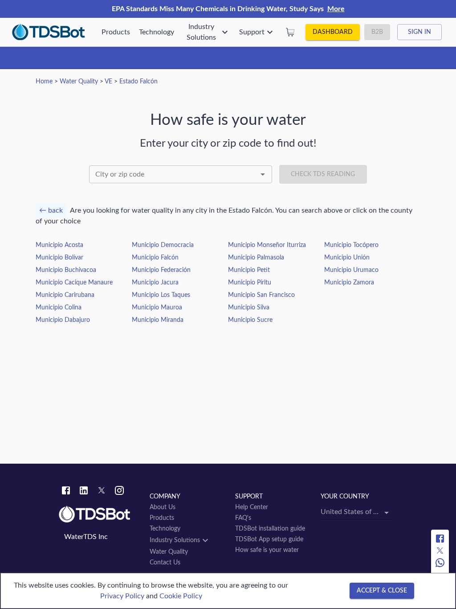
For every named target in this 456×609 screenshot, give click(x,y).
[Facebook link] (66, 491)
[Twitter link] (101, 491)
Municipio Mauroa (157, 307)
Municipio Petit (249, 270)
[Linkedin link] (83, 491)
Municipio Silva (248, 307)
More (336, 8)
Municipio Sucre (250, 320)
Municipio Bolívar (59, 258)
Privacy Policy (122, 596)
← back (51, 210)
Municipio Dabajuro (63, 320)
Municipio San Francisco (261, 295)
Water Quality (79, 81)
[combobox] (180, 174)
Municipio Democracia (163, 245)
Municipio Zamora (349, 283)
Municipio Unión (347, 258)
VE (108, 81)
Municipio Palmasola (256, 258)
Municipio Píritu (249, 283)
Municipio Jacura (155, 283)
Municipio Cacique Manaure (74, 283)
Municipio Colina (58, 307)
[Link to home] (99, 514)
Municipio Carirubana (65, 295)
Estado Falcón (138, 81)
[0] (290, 32)
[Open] (262, 174)
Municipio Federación (161, 270)
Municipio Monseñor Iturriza (267, 245)
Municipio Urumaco (351, 270)
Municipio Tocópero (351, 245)
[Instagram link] (119, 491)
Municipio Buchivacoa (66, 270)
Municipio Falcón (155, 258)
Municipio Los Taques (161, 295)
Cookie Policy (180, 596)
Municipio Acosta (59, 245)
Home (44, 81)
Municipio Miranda (157, 320)
